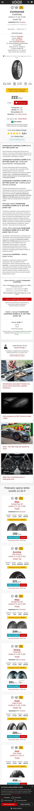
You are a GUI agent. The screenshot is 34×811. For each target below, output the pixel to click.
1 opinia (22, 659)
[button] (17, 808)
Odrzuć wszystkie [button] (25, 804)
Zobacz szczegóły (13, 537)
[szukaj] (28, 2)
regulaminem (22, 305)
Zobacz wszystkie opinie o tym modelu (17, 299)
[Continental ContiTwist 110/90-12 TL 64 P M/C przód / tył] (17, 70)
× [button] (32, 786)
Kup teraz (23, 537)
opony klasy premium (19, 41)
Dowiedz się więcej (15, 794)
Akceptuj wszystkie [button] (9, 804)
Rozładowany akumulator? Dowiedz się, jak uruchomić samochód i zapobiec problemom (16, 386)
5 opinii (23, 710)
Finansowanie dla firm (13, 540)
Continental (20, 36)
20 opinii (22, 511)
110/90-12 (19, 38)
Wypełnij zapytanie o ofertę (17, 355)
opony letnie (18, 39)
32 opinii (22, 22)
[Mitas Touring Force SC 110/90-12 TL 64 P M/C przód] (17, 529)
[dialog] (17, 798)
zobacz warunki (22, 114)
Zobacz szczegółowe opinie (17, 139)
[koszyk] (32, 2)
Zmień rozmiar (11, 29)
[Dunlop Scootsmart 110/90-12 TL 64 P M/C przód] (17, 677)
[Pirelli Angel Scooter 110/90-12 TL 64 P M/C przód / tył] (17, 729)
